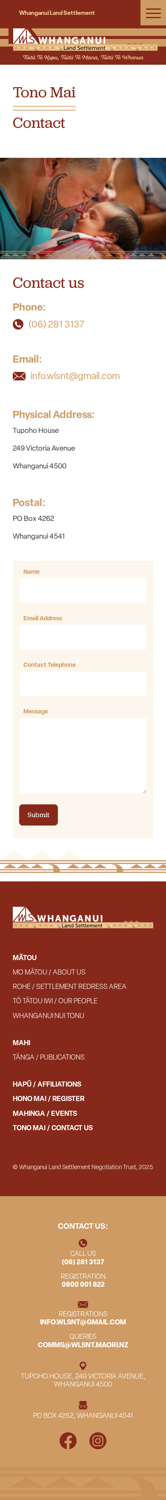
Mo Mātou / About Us (49, 972)
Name (31, 571)
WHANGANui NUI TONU (48, 1016)
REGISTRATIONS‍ (83, 1318)
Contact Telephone (49, 665)
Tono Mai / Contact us (53, 1128)
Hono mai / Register (48, 1099)
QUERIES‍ (83, 1340)
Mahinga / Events (45, 1113)
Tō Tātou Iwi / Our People (55, 1001)
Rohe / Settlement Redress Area (69, 987)
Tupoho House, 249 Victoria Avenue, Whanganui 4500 (83, 1380)
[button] (153, 12)
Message (35, 711)
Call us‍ (83, 1258)
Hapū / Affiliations (47, 1084)
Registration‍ (83, 1280)
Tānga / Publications (49, 1057)
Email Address (42, 618)
